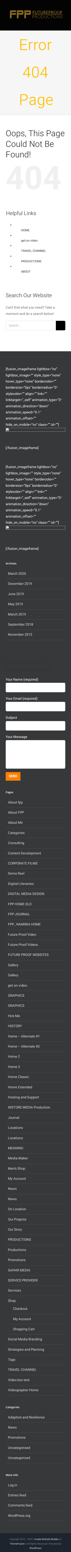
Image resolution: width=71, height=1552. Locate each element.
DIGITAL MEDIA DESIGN (26, 893)
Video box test (19, 1380)
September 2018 (20, 624)
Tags (11, 1359)
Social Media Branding (25, 1339)
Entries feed (17, 1495)
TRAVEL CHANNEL (33, 251)
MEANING (15, 1148)
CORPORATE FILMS (23, 863)
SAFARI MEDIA (19, 1270)
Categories (16, 833)
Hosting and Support (23, 1097)
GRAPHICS (16, 995)
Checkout (20, 1308)
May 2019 (15, 604)
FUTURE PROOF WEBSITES (28, 954)
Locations (15, 1127)
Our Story (15, 1229)
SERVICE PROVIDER (23, 1280)
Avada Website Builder (46, 1539)
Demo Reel (16, 873)
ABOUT (26, 271)
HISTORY (15, 1026)
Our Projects (17, 1219)
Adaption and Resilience (26, 1417)
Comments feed (20, 1505)
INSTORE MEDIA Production (29, 1107)
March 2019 (17, 614)
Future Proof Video (22, 934)
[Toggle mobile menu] (63, 24)
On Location (17, 1209)
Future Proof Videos (23, 944)
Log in (12, 1485)
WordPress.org (19, 1515)
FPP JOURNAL (19, 914)
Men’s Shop (16, 1168)
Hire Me (14, 1016)
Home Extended (20, 1087)
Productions (17, 1250)
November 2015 (20, 634)
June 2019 (16, 594)
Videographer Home (23, 1390)
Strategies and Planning (26, 1349)
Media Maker (18, 1158)
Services (14, 1290)
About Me (15, 822)
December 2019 (20, 583)
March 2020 (17, 573)
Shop (12, 1300)
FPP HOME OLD (20, 904)
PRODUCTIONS (31, 261)
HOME (25, 230)
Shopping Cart (24, 1329)
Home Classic (18, 1077)
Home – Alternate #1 (24, 1036)
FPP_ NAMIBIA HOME (24, 924)
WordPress (35, 1548)
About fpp (15, 802)
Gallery (13, 965)
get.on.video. (29, 240)
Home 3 (14, 1066)
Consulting (16, 843)
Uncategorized (19, 1458)
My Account (17, 1178)
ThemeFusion (17, 1544)
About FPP (16, 812)
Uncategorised (19, 1447)
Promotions (17, 1260)
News (12, 1188)
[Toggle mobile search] (57, 24)
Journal (13, 1117)
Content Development (24, 853)
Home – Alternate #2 (24, 1046)
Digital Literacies (21, 883)
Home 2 (14, 1056)
